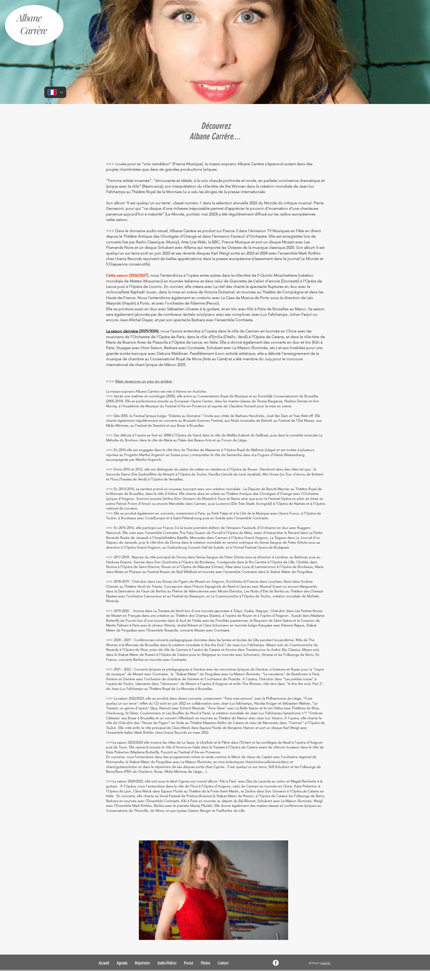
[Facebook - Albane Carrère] (276, 963)
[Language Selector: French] (55, 92)
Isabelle (325, 963)
